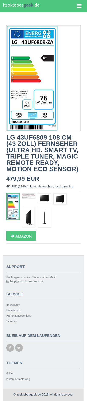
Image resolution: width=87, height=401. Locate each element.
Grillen (10, 373)
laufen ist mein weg (18, 379)
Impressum (13, 304)
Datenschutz (14, 310)
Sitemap (11, 321)
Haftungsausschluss (18, 315)
